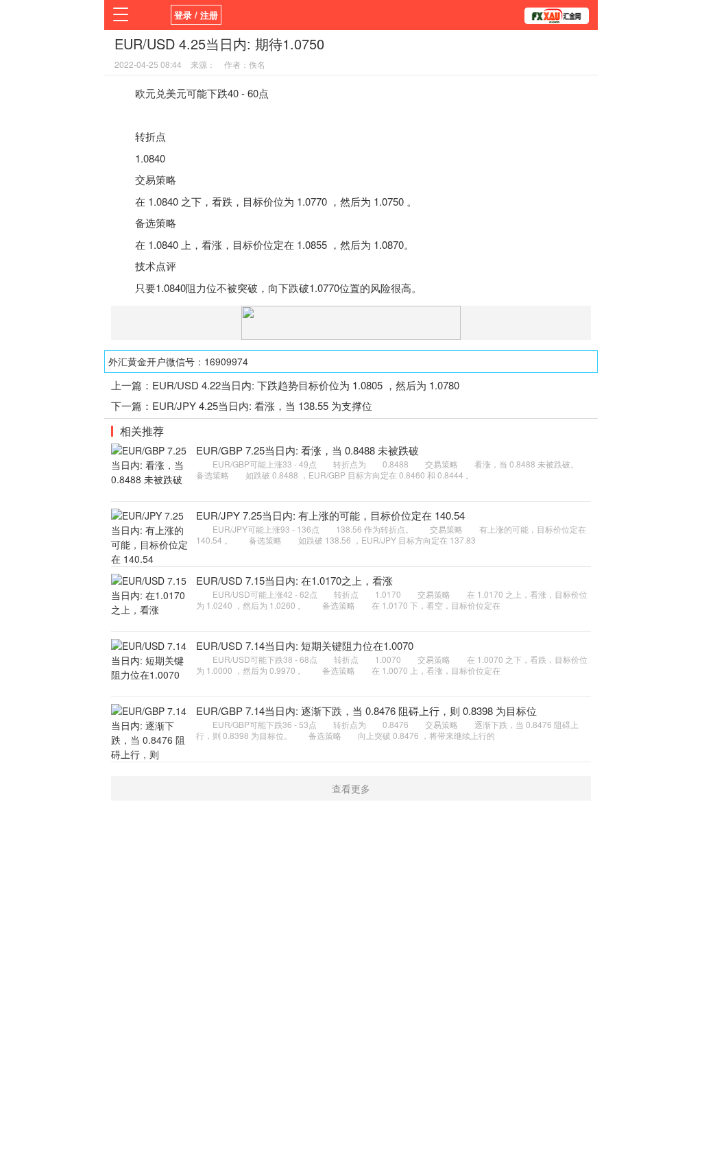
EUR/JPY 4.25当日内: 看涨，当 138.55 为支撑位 (262, 405)
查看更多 (351, 788)
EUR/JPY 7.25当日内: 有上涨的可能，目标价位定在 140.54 (330, 515)
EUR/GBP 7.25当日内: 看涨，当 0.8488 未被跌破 (307, 450)
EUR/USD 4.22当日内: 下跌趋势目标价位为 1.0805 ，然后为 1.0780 (305, 385)
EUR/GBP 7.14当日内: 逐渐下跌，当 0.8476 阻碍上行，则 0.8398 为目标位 (366, 710)
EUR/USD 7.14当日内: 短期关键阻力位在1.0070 (304, 645)
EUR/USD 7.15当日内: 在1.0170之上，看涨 (294, 580)
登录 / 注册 (196, 14)
